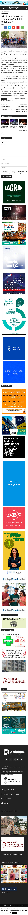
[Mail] (14, 759)
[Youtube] (21, 759)
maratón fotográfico (5, 100)
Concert (2, 124)
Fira (11, 124)
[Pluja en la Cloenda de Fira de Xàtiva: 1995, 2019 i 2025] (14, 122)
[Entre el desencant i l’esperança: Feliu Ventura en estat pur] (5, 122)
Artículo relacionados (7, 116)
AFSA (12, 98)
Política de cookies (6, 854)
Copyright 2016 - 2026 (8, 790)
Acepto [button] (14, 913)
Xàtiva (7, 13)
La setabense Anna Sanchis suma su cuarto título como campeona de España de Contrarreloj (21, 109)
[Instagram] (10, 759)
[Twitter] (17, 759)
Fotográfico (22, 98)
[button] (26, 8)
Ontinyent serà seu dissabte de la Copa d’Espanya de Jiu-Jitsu (6, 108)
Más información (21, 913)
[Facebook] (6, 759)
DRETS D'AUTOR (6, 798)
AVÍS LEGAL (4, 803)
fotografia (17, 98)
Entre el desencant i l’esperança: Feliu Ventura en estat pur (5, 127)
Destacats (2, 13)
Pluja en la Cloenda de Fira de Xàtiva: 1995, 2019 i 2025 (13, 127)
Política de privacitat (17, 854)
